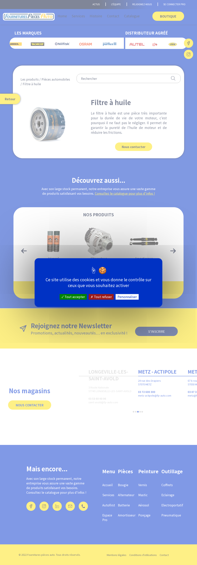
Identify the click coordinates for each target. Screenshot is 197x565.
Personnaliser (127, 296)
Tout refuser (102, 296)
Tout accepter (74, 296)
